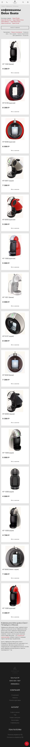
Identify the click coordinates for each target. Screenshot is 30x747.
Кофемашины (15, 723)
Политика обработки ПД (15, 734)
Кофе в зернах (15, 712)
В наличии (25, 35)
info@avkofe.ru (15, 684)
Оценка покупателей (23, 33)
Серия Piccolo (15, 18)
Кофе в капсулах (15, 717)
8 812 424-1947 (15, 681)
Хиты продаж (13, 33)
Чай (15, 715)
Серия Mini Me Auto (6, 20)
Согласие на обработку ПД (15, 737)
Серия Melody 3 (5, 21)
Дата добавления (17, 35)
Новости (15, 697)
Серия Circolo (15, 23)
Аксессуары (15, 720)
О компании (15, 695)
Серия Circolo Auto (6, 23)
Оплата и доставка (15, 700)
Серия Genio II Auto (15, 21)
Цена (7, 33)
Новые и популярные (16, 32)
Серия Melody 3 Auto (18, 20)
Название (25, 32)
